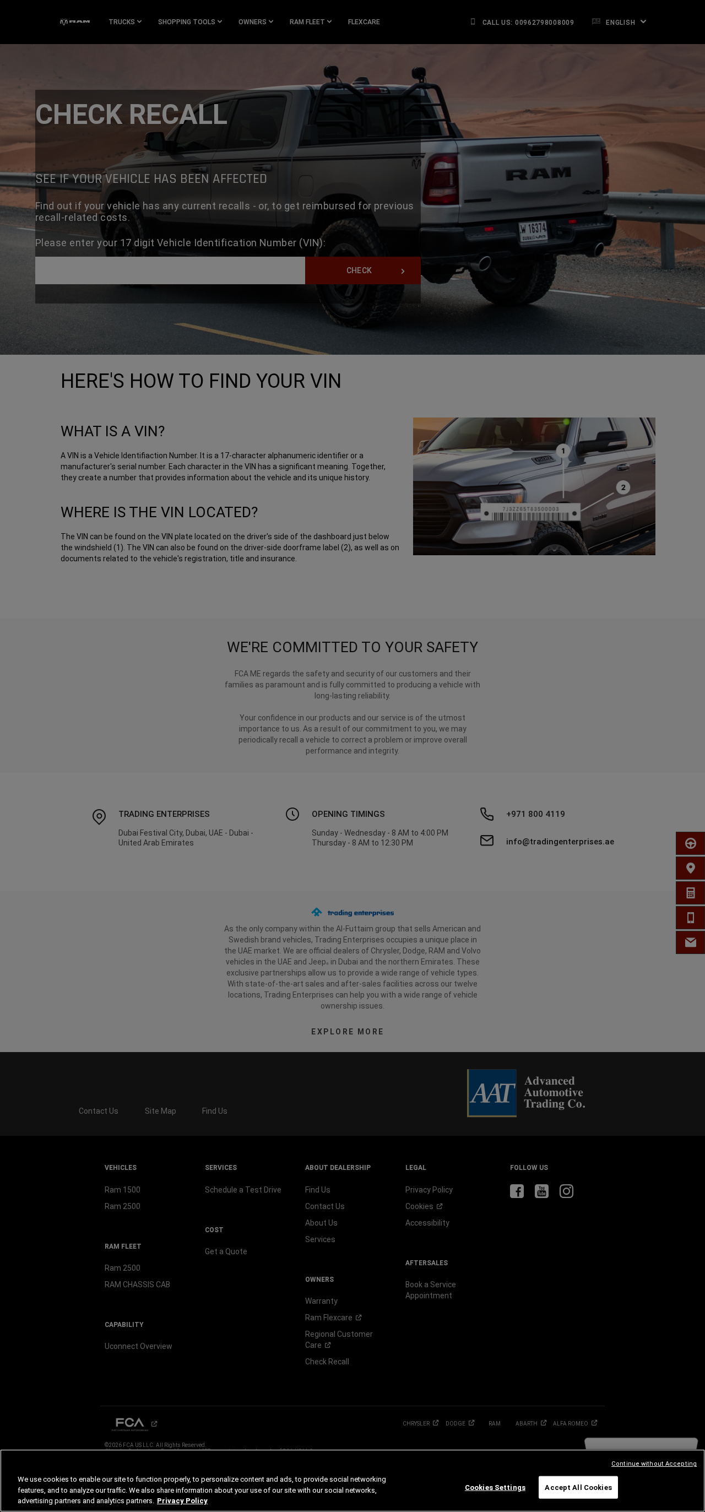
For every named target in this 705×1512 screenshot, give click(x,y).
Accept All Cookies (578, 1487)
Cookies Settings (495, 1487)
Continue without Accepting (654, 1463)
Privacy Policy (182, 1501)
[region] (352, 1480)
